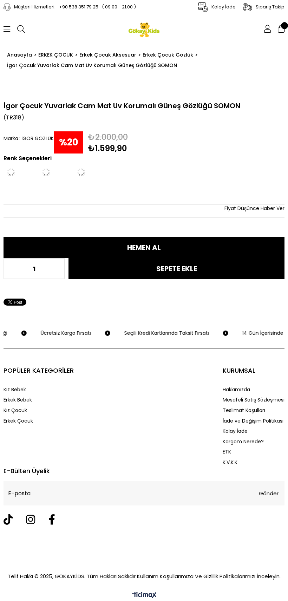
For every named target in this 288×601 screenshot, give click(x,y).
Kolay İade (235, 431)
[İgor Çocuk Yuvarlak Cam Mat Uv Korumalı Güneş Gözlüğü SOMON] (54, 172)
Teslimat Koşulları (244, 410)
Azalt (14, 268)
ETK (227, 452)
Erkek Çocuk (18, 421)
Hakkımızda (236, 389)
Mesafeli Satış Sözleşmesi (253, 400)
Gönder (269, 493)
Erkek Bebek (18, 400)
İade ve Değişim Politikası (253, 421)
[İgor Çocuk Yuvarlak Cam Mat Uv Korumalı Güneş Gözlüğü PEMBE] (89, 172)
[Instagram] (30, 519)
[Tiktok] (8, 519)
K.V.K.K (230, 462)
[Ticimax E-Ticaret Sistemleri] (144, 595)
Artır (54, 268)
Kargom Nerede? (243, 441)
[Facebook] (51, 519)
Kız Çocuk (15, 410)
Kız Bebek (15, 389)
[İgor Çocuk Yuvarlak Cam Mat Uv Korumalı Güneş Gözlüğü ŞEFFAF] (19, 172)
